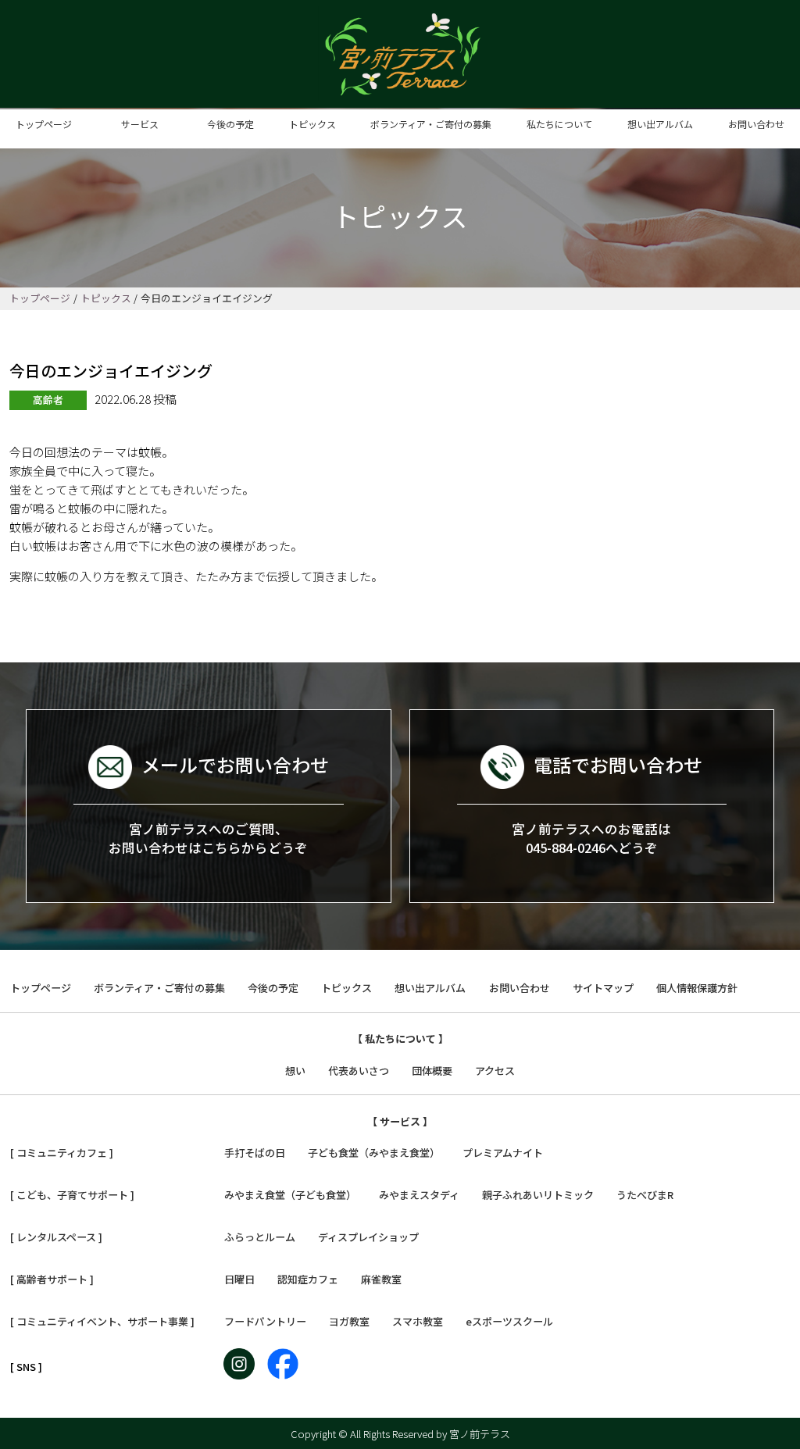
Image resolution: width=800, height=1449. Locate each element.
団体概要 (432, 1070)
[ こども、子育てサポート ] (72, 1194)
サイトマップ (603, 987)
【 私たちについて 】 (400, 1038)
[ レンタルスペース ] (56, 1237)
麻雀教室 (381, 1279)
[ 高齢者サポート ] (52, 1279)
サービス (140, 123)
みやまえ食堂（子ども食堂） (290, 1194)
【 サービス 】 (400, 1121)
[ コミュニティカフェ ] (61, 1152)
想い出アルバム (660, 123)
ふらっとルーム (259, 1237)
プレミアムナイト (502, 1152)
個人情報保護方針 (697, 987)
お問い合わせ (756, 123)
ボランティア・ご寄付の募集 (430, 123)
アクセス (495, 1070)
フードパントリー (265, 1321)
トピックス (312, 123)
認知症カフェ (307, 1279)
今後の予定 (230, 123)
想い (295, 1070)
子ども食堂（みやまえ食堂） (374, 1152)
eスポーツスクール (509, 1321)
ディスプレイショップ (368, 1237)
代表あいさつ (358, 1070)
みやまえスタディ (419, 1194)
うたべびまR (644, 1194)
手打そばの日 (254, 1152)
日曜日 (239, 1279)
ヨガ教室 (349, 1321)
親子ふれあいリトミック (538, 1194)
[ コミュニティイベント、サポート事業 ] (102, 1321)
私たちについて (559, 123)
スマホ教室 (417, 1321)
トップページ (44, 123)
